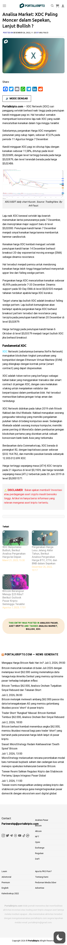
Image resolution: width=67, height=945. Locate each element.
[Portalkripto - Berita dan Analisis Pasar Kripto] (32, 5)
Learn (4, 871)
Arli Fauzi (43, 33)
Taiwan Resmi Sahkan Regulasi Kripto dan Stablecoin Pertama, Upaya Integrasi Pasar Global (32, 773)
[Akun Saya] (63, 5)
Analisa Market (48, 626)
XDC (38, 629)
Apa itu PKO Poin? (43, 871)
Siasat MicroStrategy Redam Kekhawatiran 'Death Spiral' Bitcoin (30, 746)
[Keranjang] (57, 5)
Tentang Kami (41, 877)
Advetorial (6, 877)
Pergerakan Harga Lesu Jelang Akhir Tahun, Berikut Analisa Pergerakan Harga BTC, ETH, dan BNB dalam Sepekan (44, 555)
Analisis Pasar (49, 623)
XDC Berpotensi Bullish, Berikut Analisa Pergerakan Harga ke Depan (14, 552)
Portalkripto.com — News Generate (31, 654)
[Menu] (4, 6)
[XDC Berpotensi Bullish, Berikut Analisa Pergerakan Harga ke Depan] (15, 538)
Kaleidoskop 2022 (10, 893)
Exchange (39, 847)
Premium (6, 882)
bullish (30, 629)
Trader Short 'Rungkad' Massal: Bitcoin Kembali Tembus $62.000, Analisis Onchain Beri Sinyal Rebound (33, 715)
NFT (37, 836)
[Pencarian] (52, 5)
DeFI (37, 859)
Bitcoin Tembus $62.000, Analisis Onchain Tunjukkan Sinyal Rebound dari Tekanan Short (31, 688)
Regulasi (39, 853)
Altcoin (38, 831)
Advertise (39, 888)
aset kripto (16, 626)
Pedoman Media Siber (45, 882)
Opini (37, 842)
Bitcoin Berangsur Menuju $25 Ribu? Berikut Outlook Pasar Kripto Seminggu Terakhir (13, 597)
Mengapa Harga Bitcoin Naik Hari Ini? (23, 662)
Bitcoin (38, 825)
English (5, 888)
